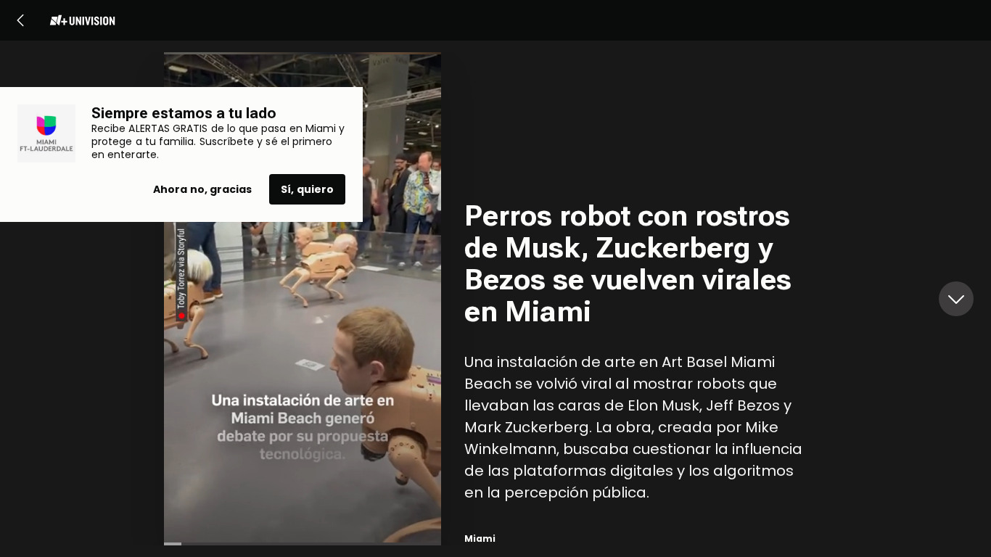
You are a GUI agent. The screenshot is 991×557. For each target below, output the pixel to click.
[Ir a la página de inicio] (81, 20)
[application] (303, 298)
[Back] (20, 20)
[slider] (303, 543)
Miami (479, 538)
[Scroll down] (956, 298)
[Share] (414, 322)
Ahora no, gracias (202, 189)
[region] (645, 298)
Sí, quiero (307, 189)
